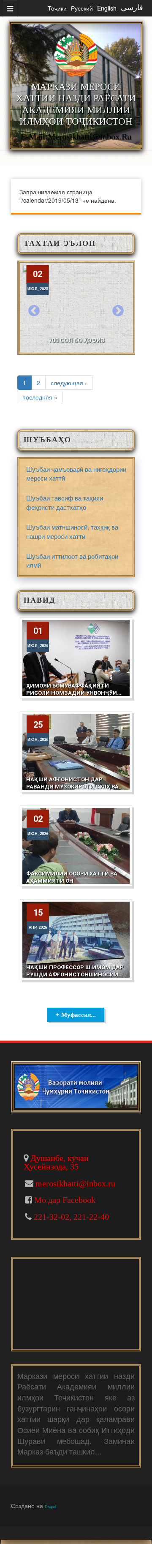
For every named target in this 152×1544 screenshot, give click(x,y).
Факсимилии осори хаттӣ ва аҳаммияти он (71, 877)
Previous (34, 311)
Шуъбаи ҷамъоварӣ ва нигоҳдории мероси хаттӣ (76, 473)
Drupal (50, 1506)
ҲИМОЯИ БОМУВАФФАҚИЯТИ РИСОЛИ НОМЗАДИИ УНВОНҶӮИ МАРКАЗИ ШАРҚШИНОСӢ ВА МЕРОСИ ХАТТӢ (71, 696)
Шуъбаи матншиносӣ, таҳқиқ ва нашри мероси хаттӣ (72, 531)
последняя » (39, 397)
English (107, 8)
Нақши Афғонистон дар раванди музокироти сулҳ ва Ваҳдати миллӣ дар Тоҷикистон (72, 790)
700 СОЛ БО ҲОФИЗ (76, 340)
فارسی (132, 7)
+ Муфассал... (76, 1014)
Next (118, 311)
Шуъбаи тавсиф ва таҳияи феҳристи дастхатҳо (64, 502)
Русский (82, 8)
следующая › (69, 382)
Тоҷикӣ (57, 8)
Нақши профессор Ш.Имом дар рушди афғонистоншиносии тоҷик (75, 974)
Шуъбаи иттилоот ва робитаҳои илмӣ (72, 560)
